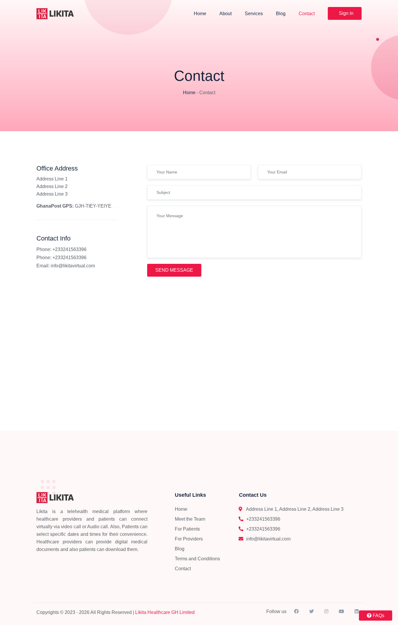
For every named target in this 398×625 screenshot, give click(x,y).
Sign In (346, 13)
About (225, 13)
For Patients (187, 528)
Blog (281, 13)
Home (200, 13)
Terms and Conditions (197, 558)
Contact (307, 13)
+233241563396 (263, 519)
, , (295, 509)
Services (254, 13)
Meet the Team (190, 519)
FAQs (377, 615)
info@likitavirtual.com (73, 265)
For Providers (189, 538)
